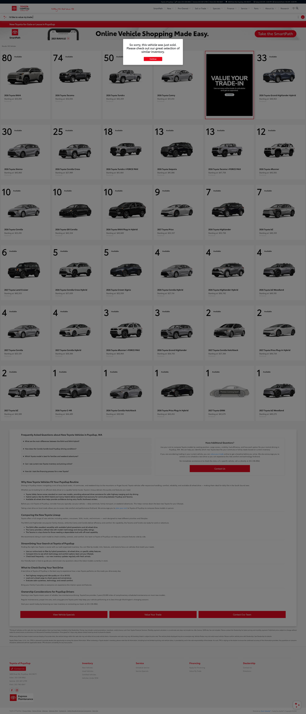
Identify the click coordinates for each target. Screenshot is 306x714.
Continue (153, 59)
